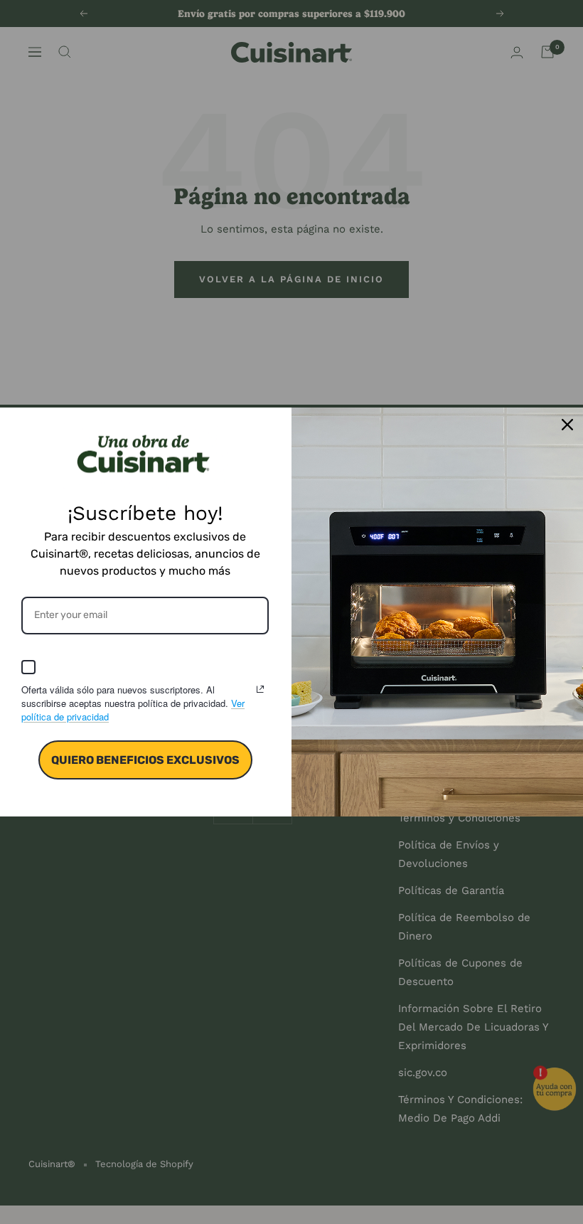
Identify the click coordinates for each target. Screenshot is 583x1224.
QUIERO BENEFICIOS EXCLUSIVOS (145, 760)
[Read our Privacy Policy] (260, 689)
